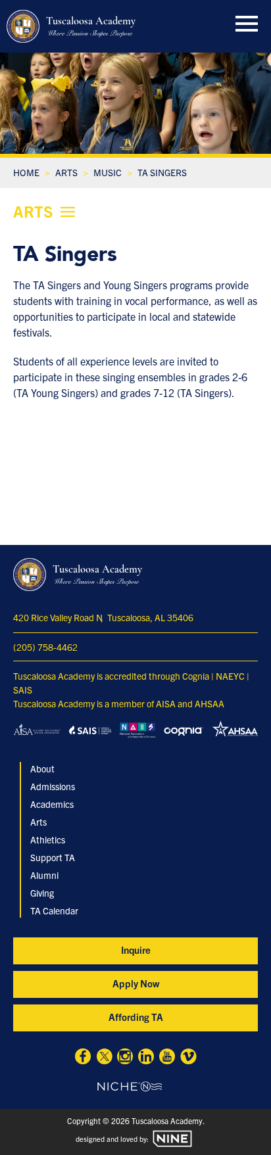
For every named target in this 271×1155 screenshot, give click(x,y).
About (42, 768)
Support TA (52, 857)
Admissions (52, 786)
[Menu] (246, 21)
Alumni (44, 875)
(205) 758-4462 (45, 647)
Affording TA (136, 1016)
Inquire (136, 949)
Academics (52, 804)
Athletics (47, 839)
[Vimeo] (188, 1058)
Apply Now (135, 983)
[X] (104, 1058)
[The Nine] (172, 1138)
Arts (38, 822)
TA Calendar (54, 910)
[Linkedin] (146, 1058)
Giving (42, 893)
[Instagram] (125, 1058)
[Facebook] (83, 1058)
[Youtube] (167, 1058)
